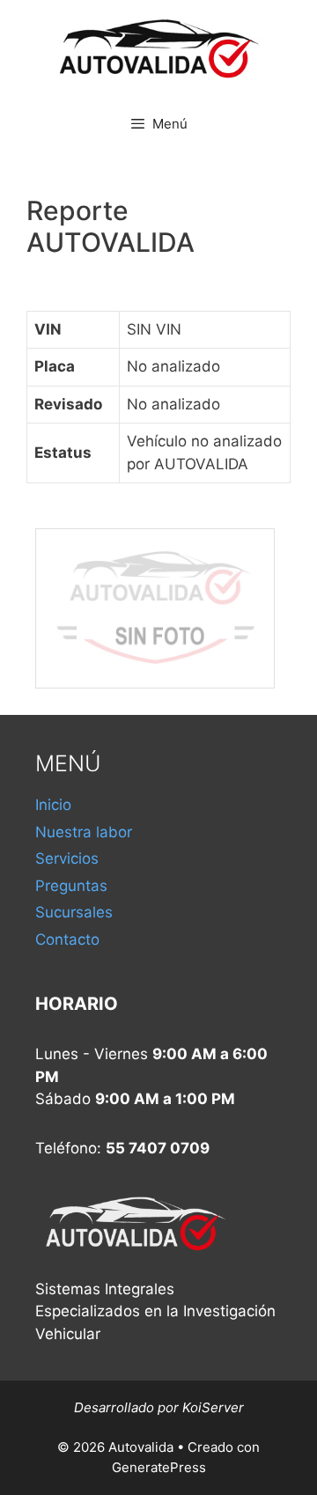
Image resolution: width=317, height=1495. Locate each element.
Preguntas (71, 886)
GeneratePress (159, 1467)
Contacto (67, 939)
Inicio (53, 805)
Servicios (67, 858)
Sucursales (74, 912)
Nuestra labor (83, 832)
